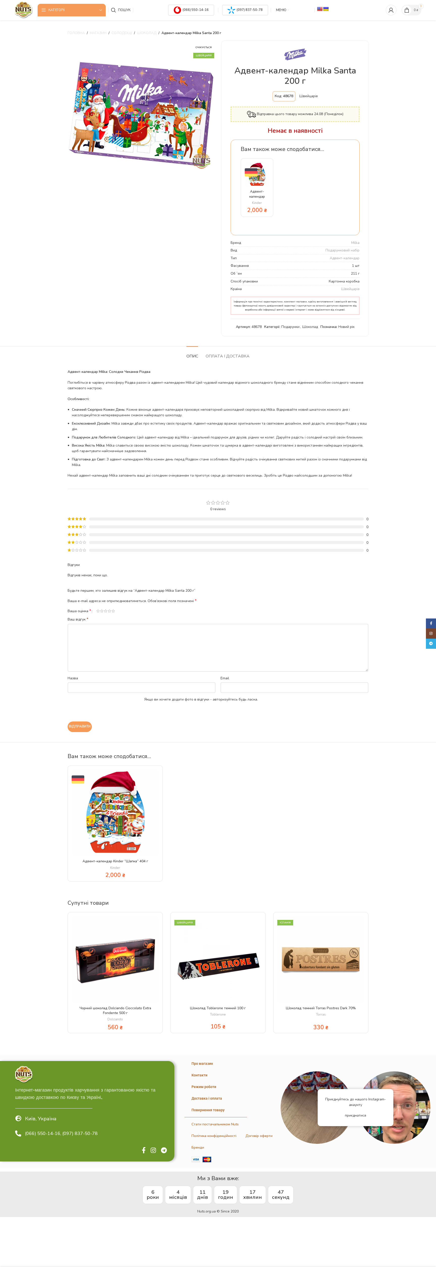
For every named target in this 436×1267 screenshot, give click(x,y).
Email (225, 678)
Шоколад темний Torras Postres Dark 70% (321, 1008)
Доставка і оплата (207, 1098)
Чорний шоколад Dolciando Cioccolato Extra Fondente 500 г (115, 1011)
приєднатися (355, 1115)
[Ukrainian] (326, 9)
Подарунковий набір (342, 250)
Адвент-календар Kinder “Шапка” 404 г (115, 861)
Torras (321, 1014)
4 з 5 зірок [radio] (109, 611)
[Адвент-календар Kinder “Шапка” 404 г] (257, 174)
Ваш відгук (78, 619)
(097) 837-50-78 (249, 10)
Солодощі (122, 33)
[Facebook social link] (143, 1150)
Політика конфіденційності (214, 1135)
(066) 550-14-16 (195, 10)
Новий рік (346, 326)
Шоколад (146, 33)
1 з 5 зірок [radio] (98, 611)
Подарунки (290, 326)
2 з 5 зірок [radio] (102, 611)
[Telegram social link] (163, 1150)
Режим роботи (204, 1087)
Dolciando (115, 1019)
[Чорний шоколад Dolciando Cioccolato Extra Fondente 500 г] (115, 959)
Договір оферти (259, 1135)
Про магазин (202, 1064)
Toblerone (218, 1014)
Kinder (257, 203)
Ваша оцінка (79, 611)
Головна (76, 33)
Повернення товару (208, 1110)
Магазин (98, 33)
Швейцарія (350, 289)
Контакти (199, 1075)
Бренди (198, 1147)
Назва (73, 678)
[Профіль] (391, 10)
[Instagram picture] (317, 1107)
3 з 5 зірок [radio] (105, 611)
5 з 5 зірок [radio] (113, 611)
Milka (355, 242)
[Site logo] (23, 9)
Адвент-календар (345, 258)
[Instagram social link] (153, 1150)
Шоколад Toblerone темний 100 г (218, 1008)
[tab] (192, 353)
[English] (320, 9)
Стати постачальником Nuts (215, 1124)
